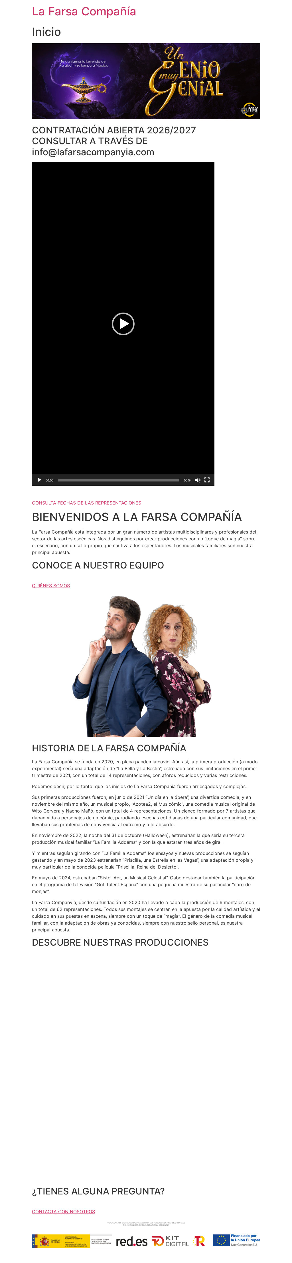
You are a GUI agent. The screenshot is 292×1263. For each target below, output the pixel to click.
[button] (123, 324)
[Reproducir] (39, 480)
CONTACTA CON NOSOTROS (63, 1211)
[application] (123, 324)
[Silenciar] (198, 480)
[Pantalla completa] (207, 480)
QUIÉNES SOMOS (51, 585)
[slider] (118, 480)
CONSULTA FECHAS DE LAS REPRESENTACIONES (86, 503)
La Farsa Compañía (84, 11)
